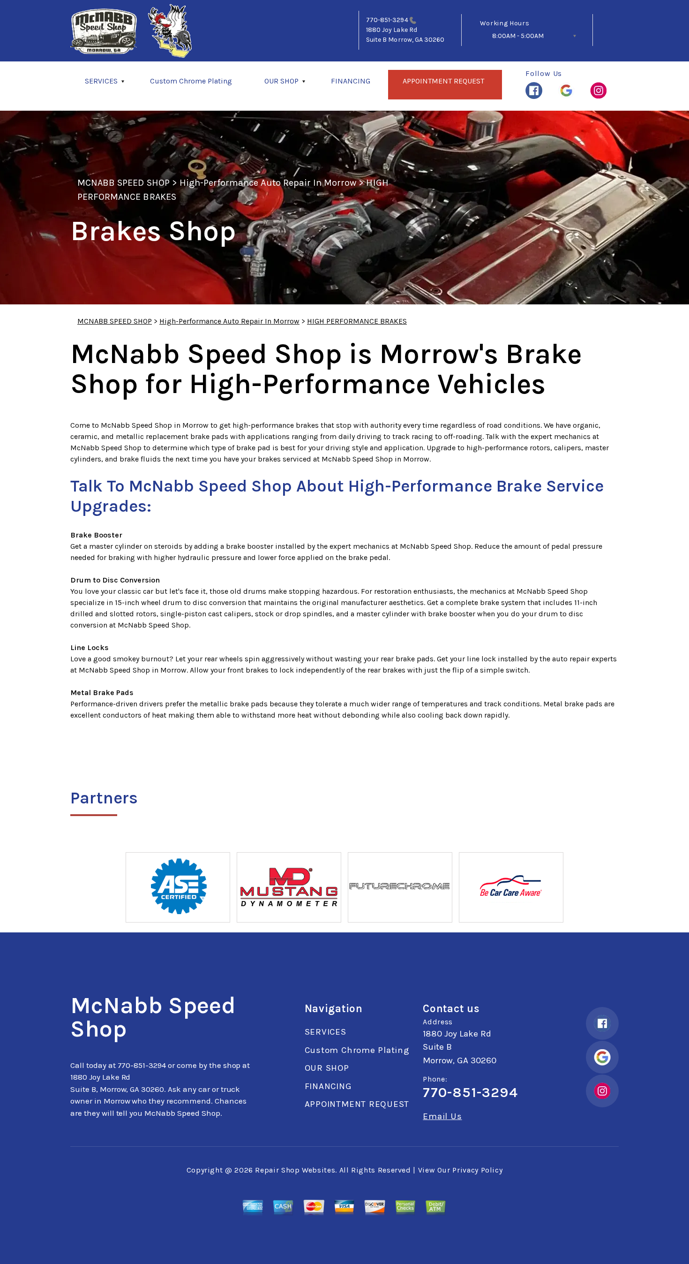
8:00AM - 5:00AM (518, 36)
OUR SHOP (281, 80)
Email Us (442, 1116)
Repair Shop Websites (295, 1170)
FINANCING (350, 80)
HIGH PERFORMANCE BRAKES (357, 321)
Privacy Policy (477, 1170)
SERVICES (101, 80)
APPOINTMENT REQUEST (443, 80)
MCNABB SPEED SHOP (123, 182)
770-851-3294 (387, 20)
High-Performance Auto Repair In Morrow (268, 182)
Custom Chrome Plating (191, 80)
